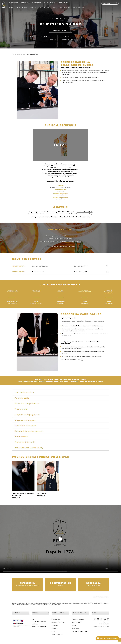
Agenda (11, 7)
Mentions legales (78, 619)
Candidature (35, 612)
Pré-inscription (17, 612)
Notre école (13, 3)
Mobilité (36, 7)
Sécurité (55, 625)
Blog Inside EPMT (57, 7)
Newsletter (75, 628)
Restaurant (25, 7)
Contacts (55, 628)
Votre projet (36, 3)
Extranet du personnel (80, 631)
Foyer (31, 7)
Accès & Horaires (58, 622)
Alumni (94, 612)
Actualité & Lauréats (46, 7)
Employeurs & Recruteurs (79, 612)
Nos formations (49, 3)
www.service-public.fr (85, 212)
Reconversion (67, 7)
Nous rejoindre (57, 634)
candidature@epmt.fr (70, 360)
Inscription (17, 7)
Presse (74, 625)
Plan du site (56, 619)
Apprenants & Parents (58, 612)
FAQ (53, 631)
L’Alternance (24, 3)
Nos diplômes (63, 3)
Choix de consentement (101, 626)
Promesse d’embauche (78, 7)
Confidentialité (77, 622)
